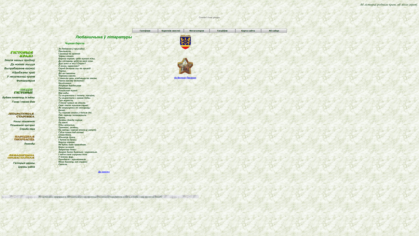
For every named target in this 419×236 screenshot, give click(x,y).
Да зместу (104, 172)
